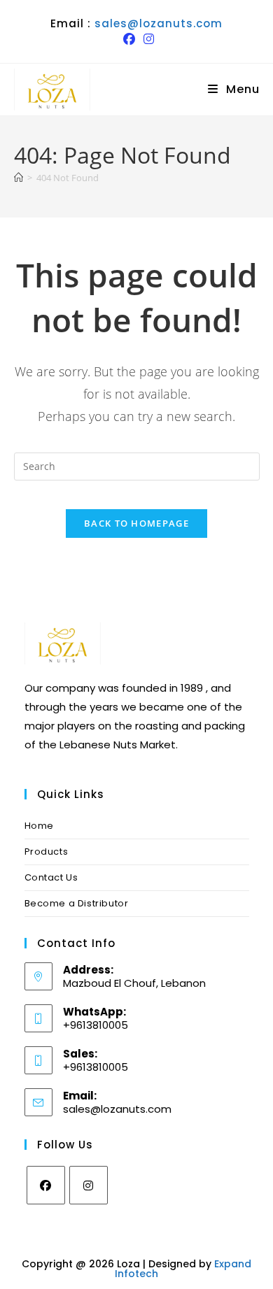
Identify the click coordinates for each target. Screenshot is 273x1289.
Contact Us (51, 877)
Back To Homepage (136, 523)
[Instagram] (88, 1185)
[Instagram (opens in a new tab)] (146, 39)
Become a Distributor (76, 903)
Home (39, 825)
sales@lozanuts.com (158, 23)
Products (46, 851)
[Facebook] (46, 1185)
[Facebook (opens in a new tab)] (129, 39)
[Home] (18, 177)
